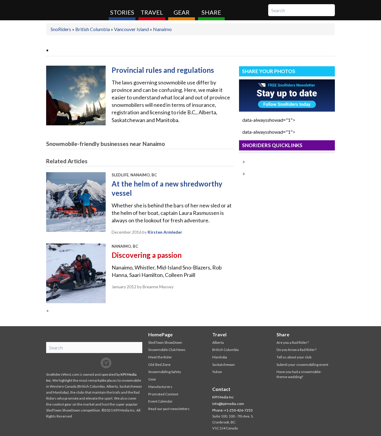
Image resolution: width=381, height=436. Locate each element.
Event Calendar (160, 401)
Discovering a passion (147, 255)
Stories (122, 12)
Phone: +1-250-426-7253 (232, 410)
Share (211, 12)
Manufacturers (160, 386)
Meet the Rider (160, 357)
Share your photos (268, 71)
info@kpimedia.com (228, 403)
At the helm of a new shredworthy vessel (167, 188)
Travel (151, 12)
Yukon (217, 371)
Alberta (218, 342)
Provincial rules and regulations (163, 70)
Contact (221, 389)
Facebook (82, 363)
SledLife (120, 174)
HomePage (160, 334)
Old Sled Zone (159, 364)
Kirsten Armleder (165, 232)
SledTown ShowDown (165, 342)
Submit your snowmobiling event (302, 364)
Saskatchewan (223, 364)
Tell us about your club (294, 357)
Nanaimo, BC (143, 174)
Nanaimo (162, 29)
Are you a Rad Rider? (293, 342)
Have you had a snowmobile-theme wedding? (299, 374)
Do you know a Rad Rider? (296, 349)
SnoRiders (75, 10)
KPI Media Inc (223, 397)
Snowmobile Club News (166, 349)
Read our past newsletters (169, 408)
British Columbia (92, 29)
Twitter (94, 363)
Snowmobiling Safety (164, 371)
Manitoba (219, 357)
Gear (182, 12)
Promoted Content (163, 394)
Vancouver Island (131, 29)
